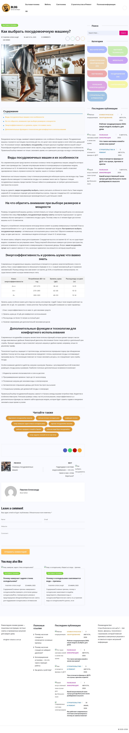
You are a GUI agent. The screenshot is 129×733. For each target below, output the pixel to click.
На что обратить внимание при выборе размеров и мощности (30, 121)
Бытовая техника (32, 4)
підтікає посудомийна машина (61, 424)
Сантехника (61, 4)
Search (123, 33)
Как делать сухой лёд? (43, 670)
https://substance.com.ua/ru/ (109, 628)
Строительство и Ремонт (81, 4)
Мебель (48, 4)
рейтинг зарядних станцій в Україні (28, 429)
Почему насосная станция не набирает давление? (42, 650)
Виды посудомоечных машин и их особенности (24, 117)
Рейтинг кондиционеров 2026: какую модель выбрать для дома (112, 126)
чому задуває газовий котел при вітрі (43, 435)
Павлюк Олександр (13, 585)
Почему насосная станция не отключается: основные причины (43, 638)
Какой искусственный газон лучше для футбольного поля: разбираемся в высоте (112, 178)
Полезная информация (106, 4)
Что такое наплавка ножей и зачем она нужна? (77, 660)
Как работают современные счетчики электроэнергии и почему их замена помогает (77, 713)
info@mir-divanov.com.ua (12, 640)
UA (26, 11)
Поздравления (118, 75)
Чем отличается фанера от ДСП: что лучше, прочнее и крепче (111, 161)
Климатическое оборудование (97, 63)
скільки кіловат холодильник (48, 418)
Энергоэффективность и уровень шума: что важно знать (28, 125)
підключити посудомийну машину (20, 418)
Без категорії (97, 50)
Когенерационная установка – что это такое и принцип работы (42, 661)
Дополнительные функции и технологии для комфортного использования (35, 129)
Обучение (97, 74)
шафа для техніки (71, 418)
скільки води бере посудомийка (58, 429)
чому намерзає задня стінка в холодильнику (29, 424)
